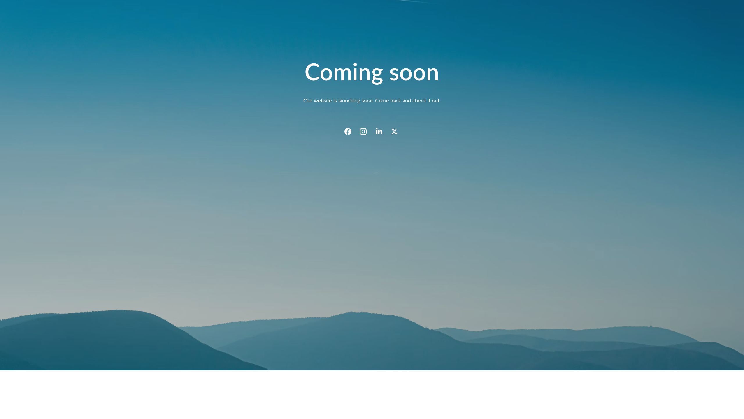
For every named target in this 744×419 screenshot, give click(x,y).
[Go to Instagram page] (366, 131)
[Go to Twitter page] (394, 131)
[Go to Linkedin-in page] (381, 131)
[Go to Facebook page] (350, 131)
